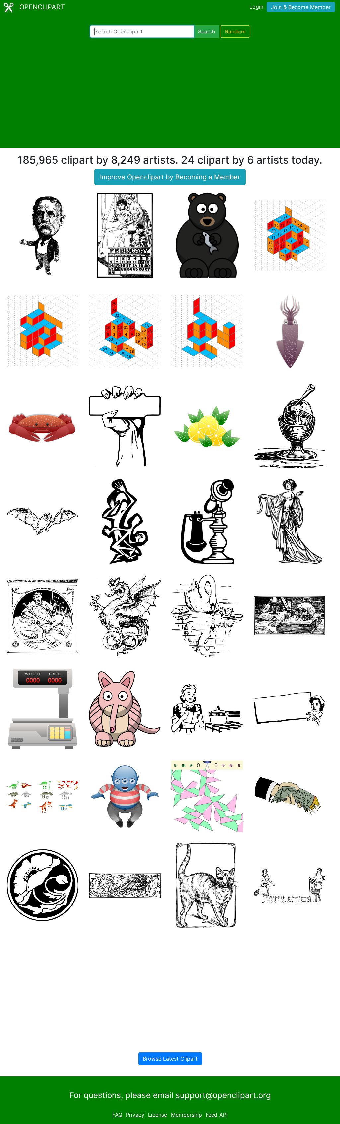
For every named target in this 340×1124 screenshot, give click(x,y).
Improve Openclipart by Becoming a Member (170, 177)
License (157, 1114)
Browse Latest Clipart (170, 1058)
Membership (186, 1114)
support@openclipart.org (223, 1095)
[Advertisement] (170, 92)
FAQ (117, 1114)
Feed (211, 1114)
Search (206, 31)
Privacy (135, 1114)
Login (256, 6)
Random (235, 31)
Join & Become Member (301, 7)
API (223, 1114)
